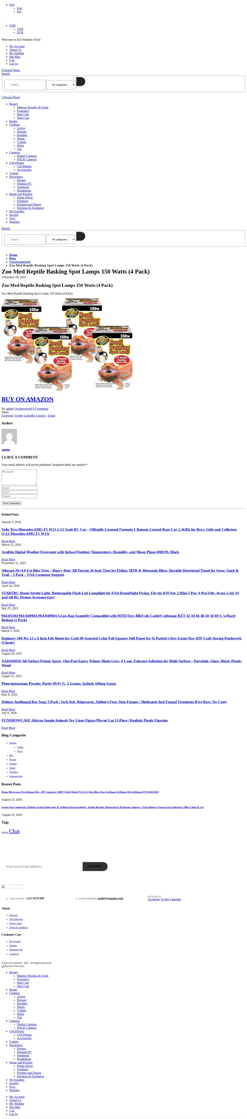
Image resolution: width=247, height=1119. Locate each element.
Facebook (8, 415)
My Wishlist (16, 53)
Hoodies (22, 135)
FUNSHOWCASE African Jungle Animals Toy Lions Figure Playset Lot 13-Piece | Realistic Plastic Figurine (85, 720)
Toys (12, 218)
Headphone (24, 190)
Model (12, 768)
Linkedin (175, 899)
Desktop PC (24, 183)
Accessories (24, 169)
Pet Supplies (16, 211)
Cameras (14, 152)
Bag (11, 755)
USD (12, 25)
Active (21, 128)
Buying (12, 759)
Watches (14, 221)
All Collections (16, 919)
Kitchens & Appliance (30, 208)
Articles (12, 743)
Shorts (21, 138)
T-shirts (21, 142)
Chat (14, 831)
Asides (20, 747)
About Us (15, 49)
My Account (17, 46)
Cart (11, 60)
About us (13, 915)
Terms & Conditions (18, 927)
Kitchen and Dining (29, 204)
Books (13, 121)
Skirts (20, 145)
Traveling (13, 772)
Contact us (14, 954)
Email (51, 415)
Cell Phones (16, 163)
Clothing (14, 124)
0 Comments (40, 408)
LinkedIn (29, 415)
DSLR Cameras (26, 159)
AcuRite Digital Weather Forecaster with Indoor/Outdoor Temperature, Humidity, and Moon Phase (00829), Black (90, 552)
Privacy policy (15, 923)
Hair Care (23, 114)
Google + (41, 415)
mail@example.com (110, 898)
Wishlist (13, 945)
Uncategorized (23, 408)
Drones (21, 180)
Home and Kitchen (20, 194)
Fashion (13, 763)
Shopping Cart (16, 949)
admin (10, 408)
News (19, 751)
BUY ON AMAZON (27, 399)
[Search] (80, 81)
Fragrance (23, 110)
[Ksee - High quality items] (11, 70)
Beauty (13, 104)
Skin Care (23, 117)
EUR (20, 32)
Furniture (22, 201)
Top (19, 149)
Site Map (14, 56)
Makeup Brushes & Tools (32, 107)
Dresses (21, 131)
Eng (11, 4)
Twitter (18, 415)
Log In (13, 63)
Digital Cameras (27, 156)
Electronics (16, 176)
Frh (19, 11)
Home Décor (25, 197)
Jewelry (14, 215)
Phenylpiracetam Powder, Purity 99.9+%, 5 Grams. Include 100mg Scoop (59, 684)
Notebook (23, 187)
